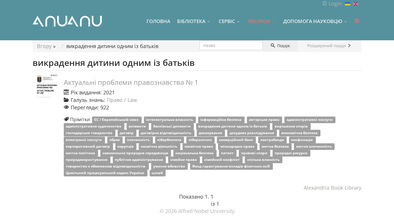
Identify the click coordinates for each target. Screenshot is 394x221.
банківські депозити (172, 126)
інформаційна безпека (221, 119)
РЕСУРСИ (259, 21)
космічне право (199, 146)
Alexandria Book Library (332, 187)
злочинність (139, 139)
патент (227, 152)
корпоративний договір (88, 146)
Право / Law (122, 99)
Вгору (44, 46)
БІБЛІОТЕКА (191, 21)
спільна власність (263, 159)
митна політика (81, 152)
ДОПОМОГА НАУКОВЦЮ (312, 21)
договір (127, 133)
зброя (115, 139)
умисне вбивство (169, 166)
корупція (125, 146)
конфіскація (302, 139)
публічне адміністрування (139, 159)
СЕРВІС (227, 21)
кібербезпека (169, 139)
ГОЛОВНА (158, 21)
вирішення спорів (292, 126)
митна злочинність (314, 146)
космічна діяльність (159, 146)
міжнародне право (237, 146)
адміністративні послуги (310, 119)
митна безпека (276, 146)
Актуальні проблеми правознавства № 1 (131, 82)
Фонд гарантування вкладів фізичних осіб (231, 166)
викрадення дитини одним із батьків (233, 126)
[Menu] (356, 21)
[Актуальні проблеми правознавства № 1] (47, 85)
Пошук (283, 45)
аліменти (138, 126)
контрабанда (272, 139)
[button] (332, 3)
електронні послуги (84, 139)
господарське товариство (89, 133)
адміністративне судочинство (94, 126)
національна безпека (194, 152)
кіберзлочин (201, 139)
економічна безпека (299, 133)
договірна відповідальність (166, 133)
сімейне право (184, 159)
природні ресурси (291, 152)
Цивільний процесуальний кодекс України (105, 173)
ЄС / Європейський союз (116, 119)
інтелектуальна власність (170, 119)
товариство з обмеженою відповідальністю (106, 166)
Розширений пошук (327, 45)
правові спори (254, 152)
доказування (211, 133)
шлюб (158, 173)
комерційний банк (236, 139)
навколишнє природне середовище (135, 152)
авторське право (264, 119)
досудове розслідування (252, 133)
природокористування (87, 159)
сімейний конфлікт (222, 159)
